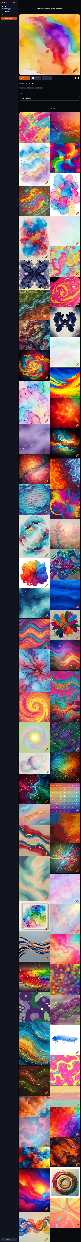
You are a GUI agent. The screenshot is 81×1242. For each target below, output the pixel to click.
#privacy (30, 87)
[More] (73, 78)
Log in (9, 1236)
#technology (39, 87)
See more (31, 83)
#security (22, 87)
